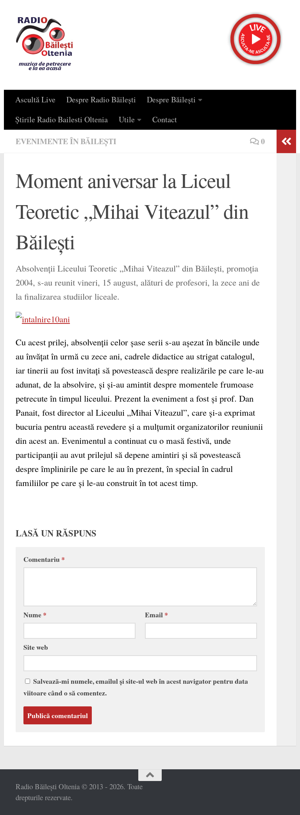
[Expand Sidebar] (286, 141)
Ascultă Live (35, 99)
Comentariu (44, 559)
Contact (164, 119)
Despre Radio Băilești (101, 99)
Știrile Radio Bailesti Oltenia (61, 119)
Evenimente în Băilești (66, 141)
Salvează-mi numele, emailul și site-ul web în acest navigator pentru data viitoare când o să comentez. (135, 687)
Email (156, 614)
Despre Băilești (171, 99)
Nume (34, 614)
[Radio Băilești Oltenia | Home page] (44, 45)
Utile (127, 119)
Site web (35, 647)
